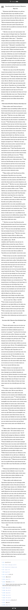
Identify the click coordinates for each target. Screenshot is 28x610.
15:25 (3, 588)
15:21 (3, 579)
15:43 (3, 597)
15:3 (3, 562)
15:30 (3, 592)
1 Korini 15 (13, 1)
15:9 (3, 574)
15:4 (3, 564)
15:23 (3, 581)
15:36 (3, 595)
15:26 (3, 590)
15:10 (3, 577)
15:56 (3, 605)
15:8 (3, 572)
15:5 (3, 567)
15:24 (3, 584)
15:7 (3, 569)
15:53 (3, 602)
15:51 (3, 600)
